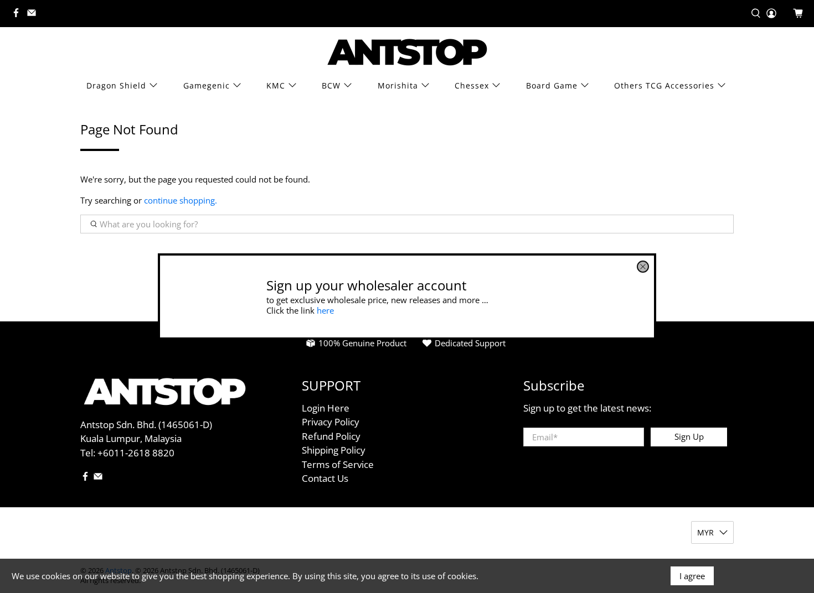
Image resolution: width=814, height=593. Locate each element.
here (325, 309)
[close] (642, 266)
